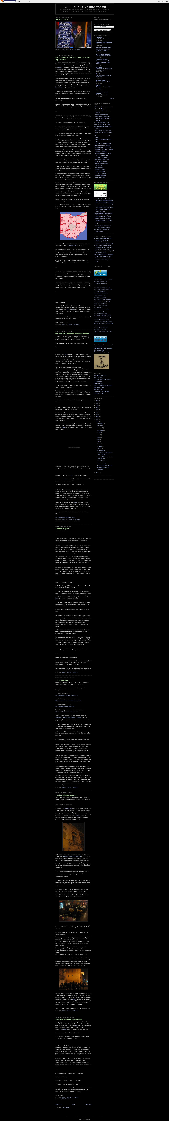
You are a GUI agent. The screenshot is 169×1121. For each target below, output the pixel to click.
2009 (97, 416)
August (99, 432)
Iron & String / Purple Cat (103, 54)
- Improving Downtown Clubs (101, 122)
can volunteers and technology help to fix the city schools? (72, 59)
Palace (75, 502)
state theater (64, 520)
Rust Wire (98, 74)
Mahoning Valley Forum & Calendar (103, 279)
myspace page (68, 808)
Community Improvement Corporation (71, 856)
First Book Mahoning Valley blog (102, 317)
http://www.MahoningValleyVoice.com (64, 706)
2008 (97, 419)
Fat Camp (98, 85)
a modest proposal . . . (63, 529)
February (99, 446)
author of (59, 67)
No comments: (76, 49)
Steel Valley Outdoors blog (101, 285)
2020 (97, 400)
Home (73, 1104)
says (65, 479)
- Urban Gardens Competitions (102, 116)
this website (76, 201)
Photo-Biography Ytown (100, 295)
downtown (63, 1011)
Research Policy (98, 383)
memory (69, 1011)
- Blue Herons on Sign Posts (101, 159)
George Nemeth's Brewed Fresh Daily (103, 345)
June (98, 437)
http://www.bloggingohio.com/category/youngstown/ (68, 700)
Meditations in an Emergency (104, 42)
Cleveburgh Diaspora (101, 59)
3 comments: (76, 324)
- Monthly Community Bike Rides (102, 147)
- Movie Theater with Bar (100, 161)
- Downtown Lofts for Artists (101, 163)
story (65, 354)
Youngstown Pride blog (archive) (102, 315)
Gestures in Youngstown (100, 303)
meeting (80, 490)
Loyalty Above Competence (102, 38)
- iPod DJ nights (98, 165)
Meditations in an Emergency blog (103, 321)
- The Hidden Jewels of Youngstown (103, 107)
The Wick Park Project (100, 325)
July (98, 434)
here (56, 87)
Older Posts (88, 1104)
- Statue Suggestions (99, 177)
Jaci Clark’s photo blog (100, 329)
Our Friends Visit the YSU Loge (103, 55)
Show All (112, 98)
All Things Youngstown (100, 291)
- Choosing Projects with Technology (103, 149)
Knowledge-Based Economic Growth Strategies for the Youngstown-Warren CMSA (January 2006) (103, 215)
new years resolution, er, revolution (68, 1020)
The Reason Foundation (100, 375)
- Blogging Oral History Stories (102, 124)
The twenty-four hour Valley (101, 327)
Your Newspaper (98, 307)
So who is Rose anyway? (102, 95)
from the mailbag (61, 680)
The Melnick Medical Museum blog (103, 289)
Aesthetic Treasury (101, 80)
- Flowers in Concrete (99, 171)
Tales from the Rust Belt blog (101, 309)
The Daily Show (98, 389)
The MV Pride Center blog (100, 305)
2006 (97, 472)
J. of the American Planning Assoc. (103, 385)
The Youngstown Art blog (100, 313)
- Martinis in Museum (99, 169)
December (100, 423)
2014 (97, 405)
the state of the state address (66, 795)
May (98, 439)
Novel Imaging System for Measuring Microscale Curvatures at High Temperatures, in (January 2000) (103, 258)
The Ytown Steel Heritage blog (102, 301)
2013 (97, 407)
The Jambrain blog (99, 311)
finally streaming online (68, 64)
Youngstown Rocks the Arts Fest (103, 81)
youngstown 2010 (74, 520)
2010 (97, 414)
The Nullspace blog (99, 350)
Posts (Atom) (66, 1107)
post (69, 1087)
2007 (97, 421)
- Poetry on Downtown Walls (101, 155)
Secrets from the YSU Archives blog (103, 323)
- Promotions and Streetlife (101, 114)
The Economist (98, 377)
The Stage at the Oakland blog (102, 287)
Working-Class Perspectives (103, 47)
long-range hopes (72, 245)
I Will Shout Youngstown (100, 283)
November (100, 425)
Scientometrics (98, 381)
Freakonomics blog (99, 393)
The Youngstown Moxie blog (101, 319)
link (71, 475)
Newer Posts (58, 1104)
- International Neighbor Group (101, 157)
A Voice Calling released (102, 44)
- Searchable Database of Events (102, 153)
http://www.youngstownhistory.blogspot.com (66, 695)
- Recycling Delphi (98, 167)
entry (74, 741)
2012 (97, 410)
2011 (97, 412)
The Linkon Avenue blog (100, 297)
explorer (78, 815)
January (99, 448)
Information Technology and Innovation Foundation (68, 717)
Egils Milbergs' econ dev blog (101, 391)
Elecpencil (99, 37)
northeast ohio (64, 1098)
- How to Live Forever (99, 109)
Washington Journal (99, 387)
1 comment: (75, 672)
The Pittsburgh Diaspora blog (101, 352)
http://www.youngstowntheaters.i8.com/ (65, 517)
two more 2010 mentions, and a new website (72, 334)
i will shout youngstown (84, 7)
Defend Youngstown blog (100, 281)
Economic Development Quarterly (102, 379)
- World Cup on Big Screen (101, 151)
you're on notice (61, 19)
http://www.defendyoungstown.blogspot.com (66, 711)
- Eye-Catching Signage (100, 175)
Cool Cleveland (98, 346)
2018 (97, 403)
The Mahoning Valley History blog (102, 299)
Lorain (64, 1029)
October (99, 428)
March (99, 444)
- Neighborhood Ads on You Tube (102, 130)
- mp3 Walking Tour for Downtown (102, 143)
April (98, 441)
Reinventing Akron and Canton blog (103, 348)
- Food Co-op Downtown (100, 173)
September (100, 430)
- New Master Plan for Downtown (102, 145)
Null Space (99, 67)
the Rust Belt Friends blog (100, 293)
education (63, 326)
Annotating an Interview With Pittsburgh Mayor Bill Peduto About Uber (103, 62)
